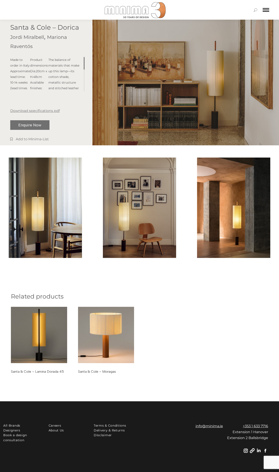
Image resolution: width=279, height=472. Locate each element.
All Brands (11, 425)
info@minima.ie (209, 426)
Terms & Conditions (110, 425)
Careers (55, 425)
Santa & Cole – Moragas (97, 371)
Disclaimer (103, 435)
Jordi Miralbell (27, 37)
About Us (56, 430)
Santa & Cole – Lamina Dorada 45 (37, 371)
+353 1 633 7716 (255, 426)
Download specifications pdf (35, 111)
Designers (11, 430)
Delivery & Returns (109, 430)
